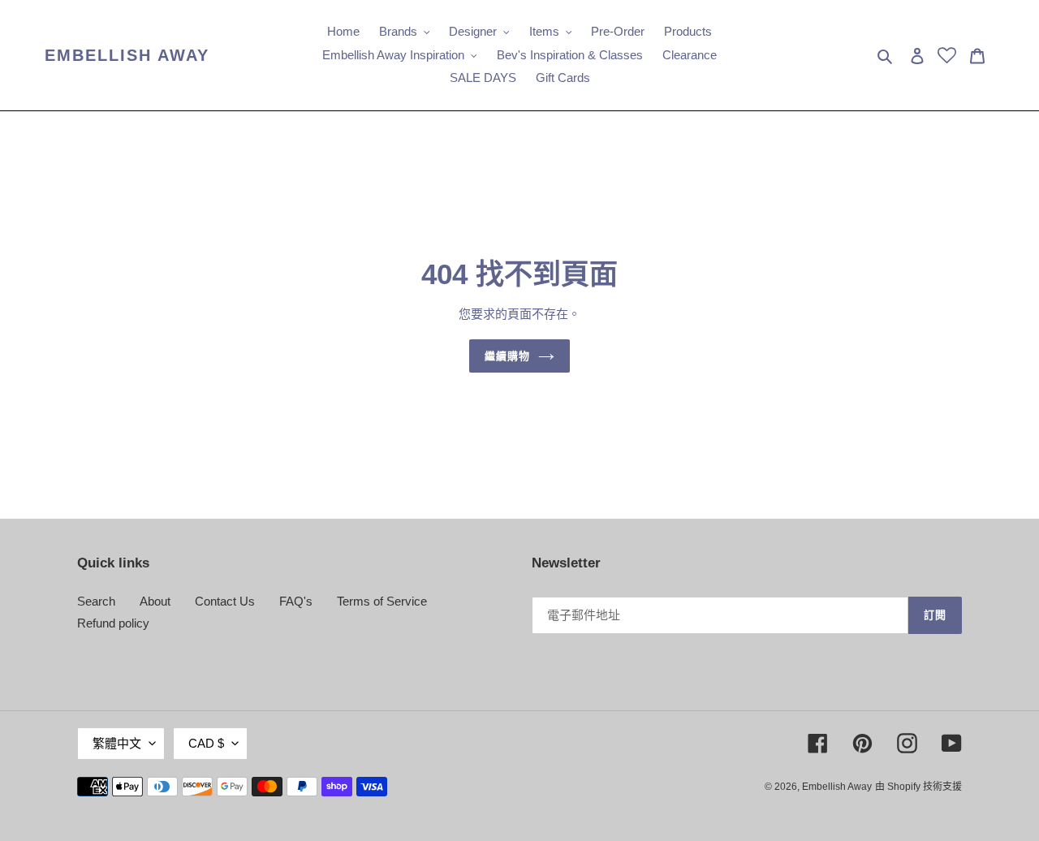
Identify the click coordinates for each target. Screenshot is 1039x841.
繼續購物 (507, 356)
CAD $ (206, 743)
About (155, 601)
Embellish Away (127, 55)
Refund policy (113, 623)
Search (96, 601)
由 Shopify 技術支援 (918, 786)
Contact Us (225, 601)
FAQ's (296, 601)
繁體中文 (117, 743)
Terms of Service (382, 601)
